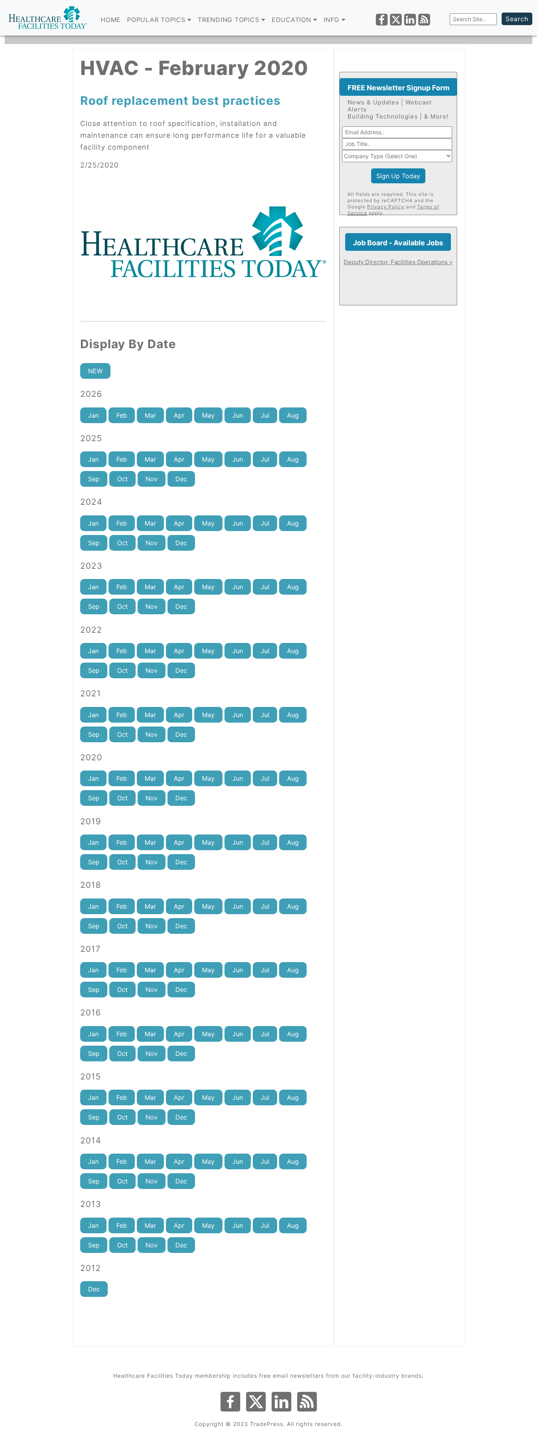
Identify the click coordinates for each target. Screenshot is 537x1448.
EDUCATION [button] (293, 20)
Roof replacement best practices (180, 100)
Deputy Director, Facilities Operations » (398, 262)
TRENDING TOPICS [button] (229, 20)
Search (517, 19)
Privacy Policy (386, 207)
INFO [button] (333, 20)
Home (111, 20)
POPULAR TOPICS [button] (157, 20)
